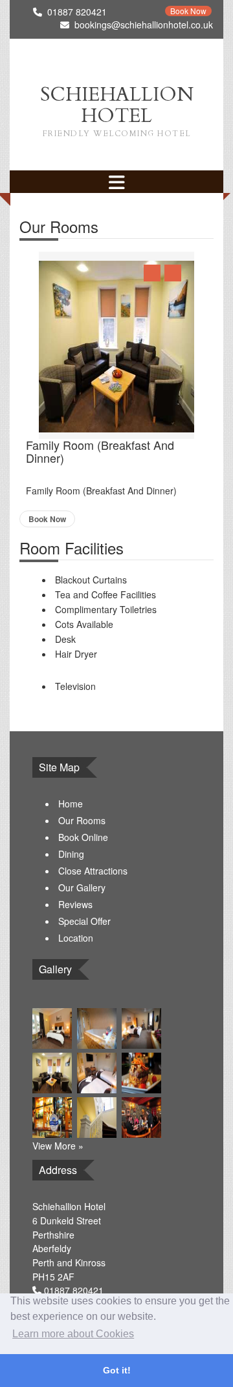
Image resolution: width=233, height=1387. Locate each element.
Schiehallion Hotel (117, 109)
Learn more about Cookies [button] (73, 1333)
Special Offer (84, 921)
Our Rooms (81, 820)
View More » (57, 1145)
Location (75, 937)
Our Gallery (81, 887)
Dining (71, 853)
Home (70, 803)
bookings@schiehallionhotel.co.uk (143, 24)
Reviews (75, 904)
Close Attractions (93, 870)
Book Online (83, 837)
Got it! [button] (117, 1370)
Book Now (188, 11)
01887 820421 (74, 1290)
